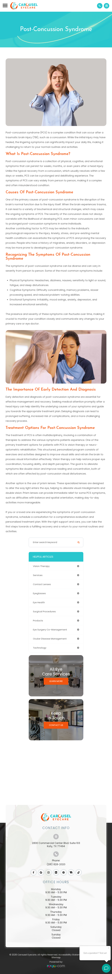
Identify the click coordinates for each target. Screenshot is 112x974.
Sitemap (56, 957)
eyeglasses (39, 593)
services (37, 575)
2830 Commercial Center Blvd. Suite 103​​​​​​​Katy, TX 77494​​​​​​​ (56, 844)
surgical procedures (44, 611)
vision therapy (41, 566)
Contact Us (56, 725)
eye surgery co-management (50, 629)
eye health (39, 602)
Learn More (56, 681)
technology (39, 647)
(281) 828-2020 (56, 864)
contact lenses (42, 584)
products (38, 620)
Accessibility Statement (71, 954)
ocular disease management (50, 638)
